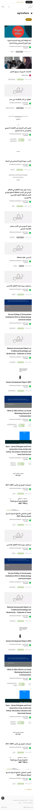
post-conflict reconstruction (13, 140)
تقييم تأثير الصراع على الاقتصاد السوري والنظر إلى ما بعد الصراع (18, 129)
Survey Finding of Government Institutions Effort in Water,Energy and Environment (18, 317)
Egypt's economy (10, 108)
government (12, 328)
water (12, 51)
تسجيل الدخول (20, 2)
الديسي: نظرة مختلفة (24, 257)
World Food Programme (13, 464)
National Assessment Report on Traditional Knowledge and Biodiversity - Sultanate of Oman (18, 351)
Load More (29, 790)
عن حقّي (31, 800)
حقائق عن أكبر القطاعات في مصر (20, 99)
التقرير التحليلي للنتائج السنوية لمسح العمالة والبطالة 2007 (18, 515)
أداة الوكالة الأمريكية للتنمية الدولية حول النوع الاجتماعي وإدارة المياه (19, 42)
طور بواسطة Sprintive (28, 807)
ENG (3, 7)
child (13, 206)
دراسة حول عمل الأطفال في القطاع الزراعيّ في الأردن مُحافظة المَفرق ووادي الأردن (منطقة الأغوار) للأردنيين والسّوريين (18, 193)
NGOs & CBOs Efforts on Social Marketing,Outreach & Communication (19, 413)
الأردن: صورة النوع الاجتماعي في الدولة (18, 161)
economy (12, 237)
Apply (8, 6)
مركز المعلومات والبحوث (28, 802)
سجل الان (29, 2)
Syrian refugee (11, 79)
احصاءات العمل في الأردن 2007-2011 (18, 485)
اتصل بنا (19, 802)
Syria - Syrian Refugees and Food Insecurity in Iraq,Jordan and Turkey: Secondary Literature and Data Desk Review (18, 450)
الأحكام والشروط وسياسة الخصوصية (20, 800)
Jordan (15, 266)
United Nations (11, 391)
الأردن (14, 493)
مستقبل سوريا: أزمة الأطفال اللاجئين (19, 286)
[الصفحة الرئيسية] (30, 6)
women (12, 169)
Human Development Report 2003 (18, 382)
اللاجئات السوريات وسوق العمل (20, 71)
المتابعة (28, 19)
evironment (12, 362)
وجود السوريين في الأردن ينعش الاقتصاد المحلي (20, 227)
